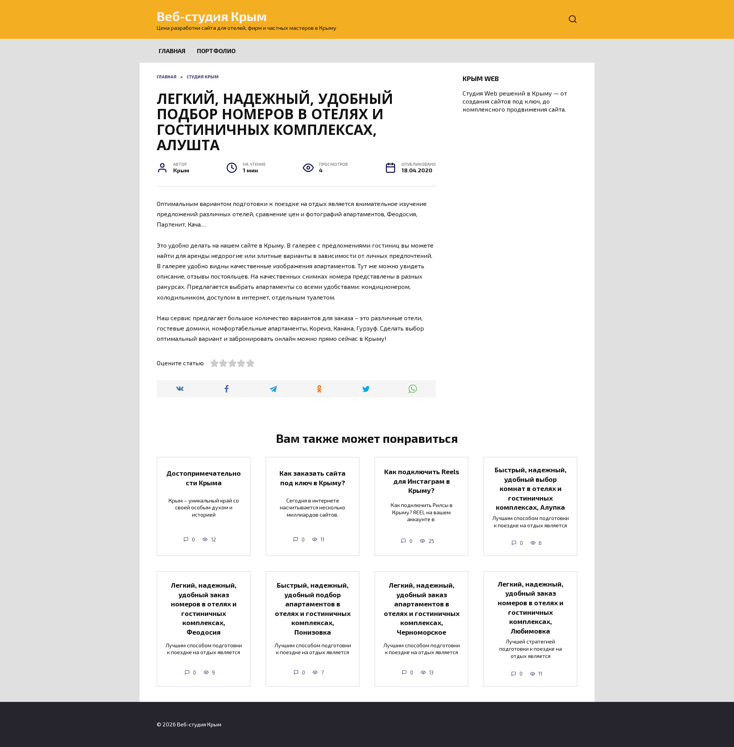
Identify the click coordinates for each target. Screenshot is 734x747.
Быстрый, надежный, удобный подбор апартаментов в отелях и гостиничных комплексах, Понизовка (313, 608)
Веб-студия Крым (212, 16)
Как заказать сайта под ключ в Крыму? (312, 478)
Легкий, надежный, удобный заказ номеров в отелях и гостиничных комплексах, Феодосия (204, 608)
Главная (172, 50)
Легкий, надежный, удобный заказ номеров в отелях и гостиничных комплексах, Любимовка (530, 607)
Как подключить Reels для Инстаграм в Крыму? (421, 480)
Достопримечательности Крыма (203, 478)
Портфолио (216, 50)
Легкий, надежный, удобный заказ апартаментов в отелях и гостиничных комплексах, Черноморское (422, 608)
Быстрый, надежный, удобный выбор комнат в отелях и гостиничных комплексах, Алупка (531, 488)
